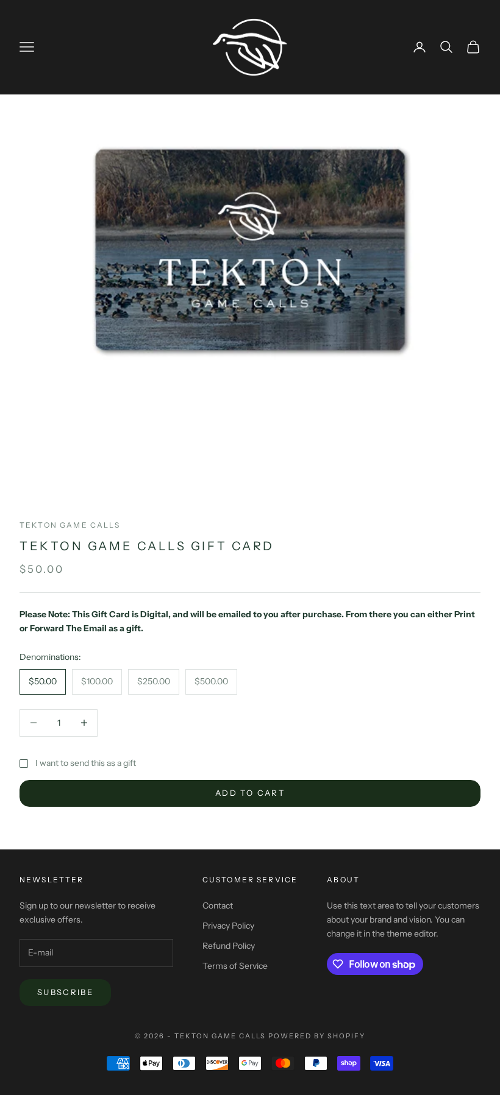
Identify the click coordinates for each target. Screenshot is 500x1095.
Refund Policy (228, 945)
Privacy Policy (228, 925)
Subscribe (65, 992)
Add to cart (250, 793)
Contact (217, 905)
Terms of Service (235, 965)
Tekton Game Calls (70, 525)
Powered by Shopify (316, 1036)
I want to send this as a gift (85, 762)
